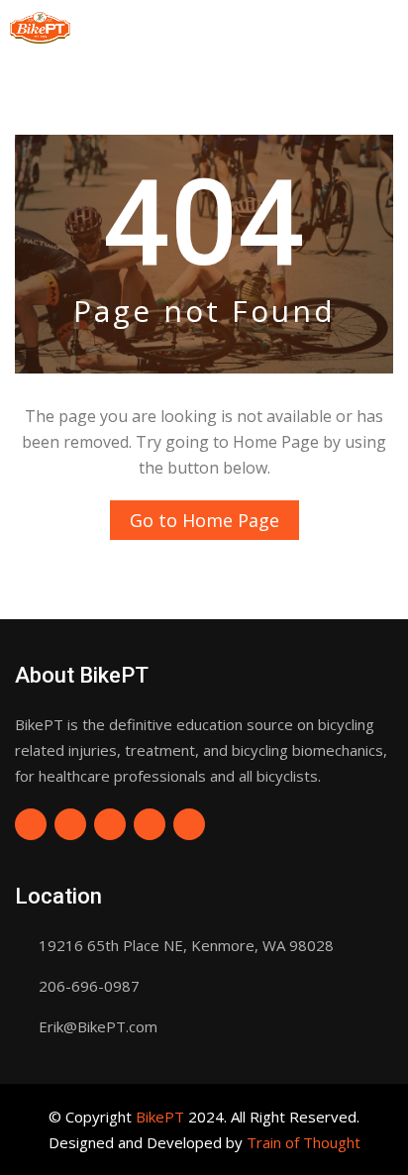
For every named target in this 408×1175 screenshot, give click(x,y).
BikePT (160, 1116)
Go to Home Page (204, 520)
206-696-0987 (89, 986)
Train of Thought (303, 1142)
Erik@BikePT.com (98, 1026)
